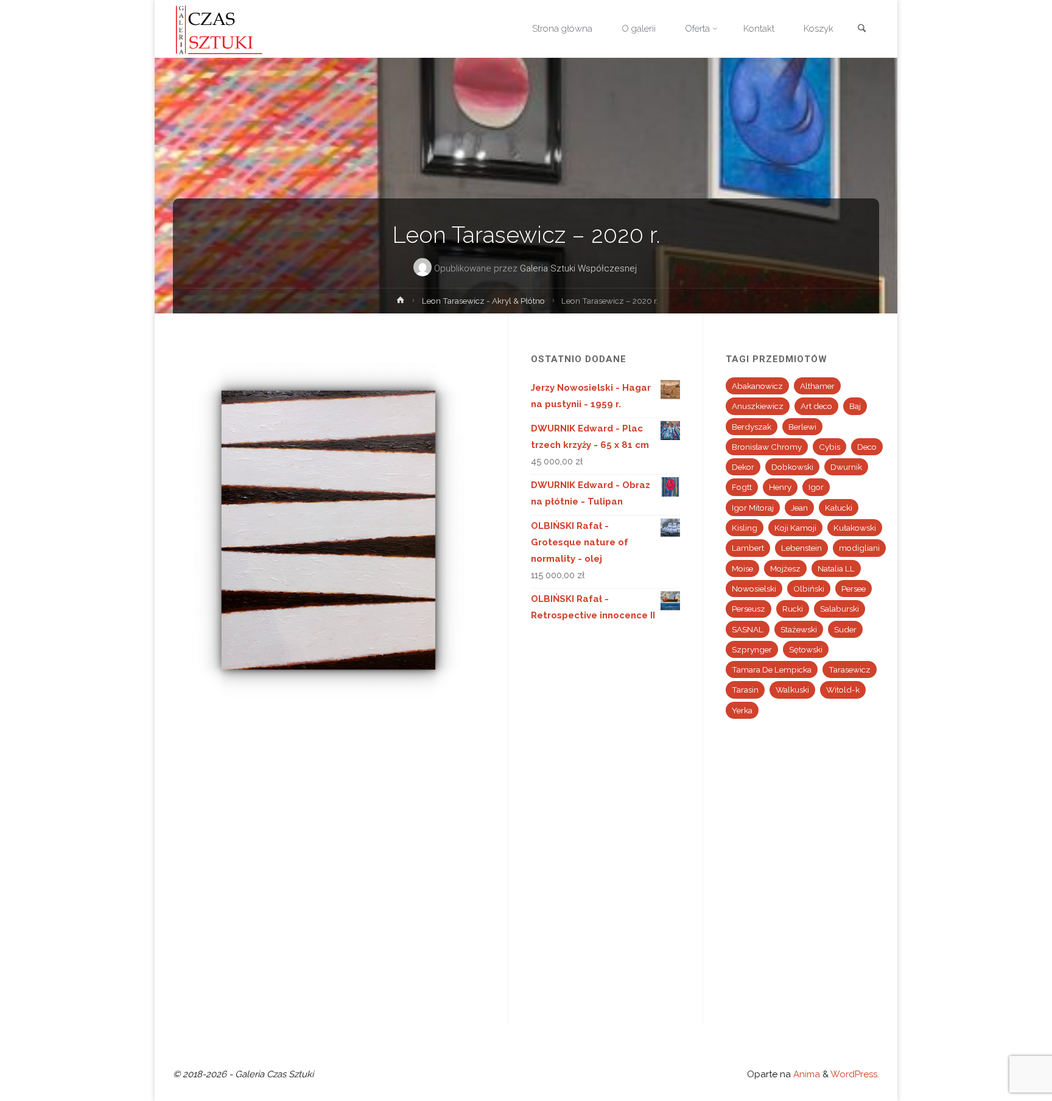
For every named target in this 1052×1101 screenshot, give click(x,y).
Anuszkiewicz (758, 406)
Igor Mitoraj (753, 507)
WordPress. (854, 1074)
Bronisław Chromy (767, 447)
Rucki (792, 608)
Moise (742, 568)
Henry (780, 487)
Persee (853, 588)
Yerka (742, 710)
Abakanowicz (757, 386)
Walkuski (792, 689)
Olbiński (808, 588)
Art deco (816, 406)
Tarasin (745, 689)
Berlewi (802, 427)
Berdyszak (751, 427)
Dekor (743, 467)
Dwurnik (846, 467)
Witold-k (843, 689)
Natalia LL (836, 568)
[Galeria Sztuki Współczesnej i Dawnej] (223, 28)
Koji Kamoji (795, 528)
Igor (816, 487)
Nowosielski (754, 588)
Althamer (817, 386)
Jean (799, 507)
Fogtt (742, 487)
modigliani (859, 548)
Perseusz (748, 608)
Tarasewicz (850, 669)
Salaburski (839, 608)
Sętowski (805, 649)
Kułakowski (854, 528)
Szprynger (752, 649)
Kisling (744, 528)
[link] (861, 29)
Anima (805, 1074)
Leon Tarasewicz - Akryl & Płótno (483, 301)
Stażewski (798, 629)
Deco (867, 447)
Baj (855, 406)
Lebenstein (801, 548)
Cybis (829, 447)
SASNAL (747, 629)
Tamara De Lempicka (772, 669)
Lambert (748, 548)
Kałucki (838, 507)
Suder (845, 629)
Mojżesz (785, 568)
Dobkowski (792, 467)
